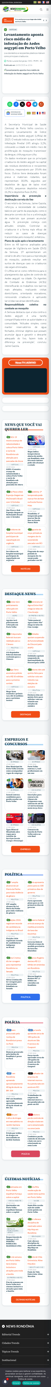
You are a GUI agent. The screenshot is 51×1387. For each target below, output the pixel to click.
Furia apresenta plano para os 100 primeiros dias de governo (36, 904)
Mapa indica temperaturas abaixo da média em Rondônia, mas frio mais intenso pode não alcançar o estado (36, 458)
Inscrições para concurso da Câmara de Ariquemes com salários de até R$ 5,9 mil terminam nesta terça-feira (35, 801)
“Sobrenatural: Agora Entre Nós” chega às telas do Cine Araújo (35, 623)
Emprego (15, 762)
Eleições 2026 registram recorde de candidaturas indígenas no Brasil (14, 943)
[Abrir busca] (41, 9)
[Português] (29, 113)
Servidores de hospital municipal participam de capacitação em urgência (14, 556)
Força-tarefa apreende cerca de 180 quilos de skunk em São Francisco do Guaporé (36, 1061)
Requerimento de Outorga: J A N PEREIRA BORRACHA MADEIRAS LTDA (14, 1241)
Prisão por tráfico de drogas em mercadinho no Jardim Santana (14, 1136)
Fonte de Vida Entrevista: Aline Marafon (35, 1274)
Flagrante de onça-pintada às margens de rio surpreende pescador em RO (36, 556)
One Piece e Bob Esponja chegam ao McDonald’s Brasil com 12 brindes (14, 513)
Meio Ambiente (14, 1201)
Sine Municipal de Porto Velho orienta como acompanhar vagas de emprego (14, 769)
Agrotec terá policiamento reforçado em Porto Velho (12, 623)
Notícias (12, 30)
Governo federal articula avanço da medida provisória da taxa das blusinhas (36, 946)
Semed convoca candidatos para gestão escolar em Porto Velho (14, 798)
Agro (14, 616)
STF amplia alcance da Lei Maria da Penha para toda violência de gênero (14, 908)
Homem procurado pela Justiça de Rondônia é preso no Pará (14, 1055)
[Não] (47, 1377)
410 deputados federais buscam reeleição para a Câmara (13, 655)
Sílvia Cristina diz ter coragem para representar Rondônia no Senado (14, 984)
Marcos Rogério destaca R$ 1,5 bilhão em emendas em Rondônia (35, 980)
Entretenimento (36, 616)
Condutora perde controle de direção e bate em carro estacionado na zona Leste (36, 1141)
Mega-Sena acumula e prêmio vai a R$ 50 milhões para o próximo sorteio (14, 696)
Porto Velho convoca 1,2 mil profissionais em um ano (35, 769)
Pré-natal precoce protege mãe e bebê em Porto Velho (28, 20)
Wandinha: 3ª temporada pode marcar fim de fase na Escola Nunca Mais (35, 518)
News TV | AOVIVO (25, 362)
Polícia (15, 1047)
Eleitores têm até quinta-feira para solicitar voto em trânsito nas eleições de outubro (35, 700)
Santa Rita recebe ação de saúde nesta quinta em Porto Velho (35, 1208)
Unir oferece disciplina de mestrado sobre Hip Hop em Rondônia (35, 1245)
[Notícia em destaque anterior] (43, 20)
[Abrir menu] (47, 9)
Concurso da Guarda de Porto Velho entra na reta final (35, 832)
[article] (25, 235)
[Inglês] (43, 113)
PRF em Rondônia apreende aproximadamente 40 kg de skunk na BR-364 (14, 1103)
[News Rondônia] (15, 9)
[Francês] (38, 113)
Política (14, 648)
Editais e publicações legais (12, 1230)
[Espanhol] (34, 113)
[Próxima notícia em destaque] (46, 20)
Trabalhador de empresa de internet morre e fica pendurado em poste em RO (36, 1099)
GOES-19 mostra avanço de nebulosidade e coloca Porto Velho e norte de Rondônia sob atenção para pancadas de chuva (14, 477)
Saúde (36, 1201)
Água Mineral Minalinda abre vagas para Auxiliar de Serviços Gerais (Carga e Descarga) (14, 835)
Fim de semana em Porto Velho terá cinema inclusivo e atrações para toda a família (14, 1286)
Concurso (36, 790)
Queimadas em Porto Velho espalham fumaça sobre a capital (14, 1208)
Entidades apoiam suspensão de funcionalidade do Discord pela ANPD (36, 659)
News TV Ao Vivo (36, 1267)
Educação (36, 1236)
